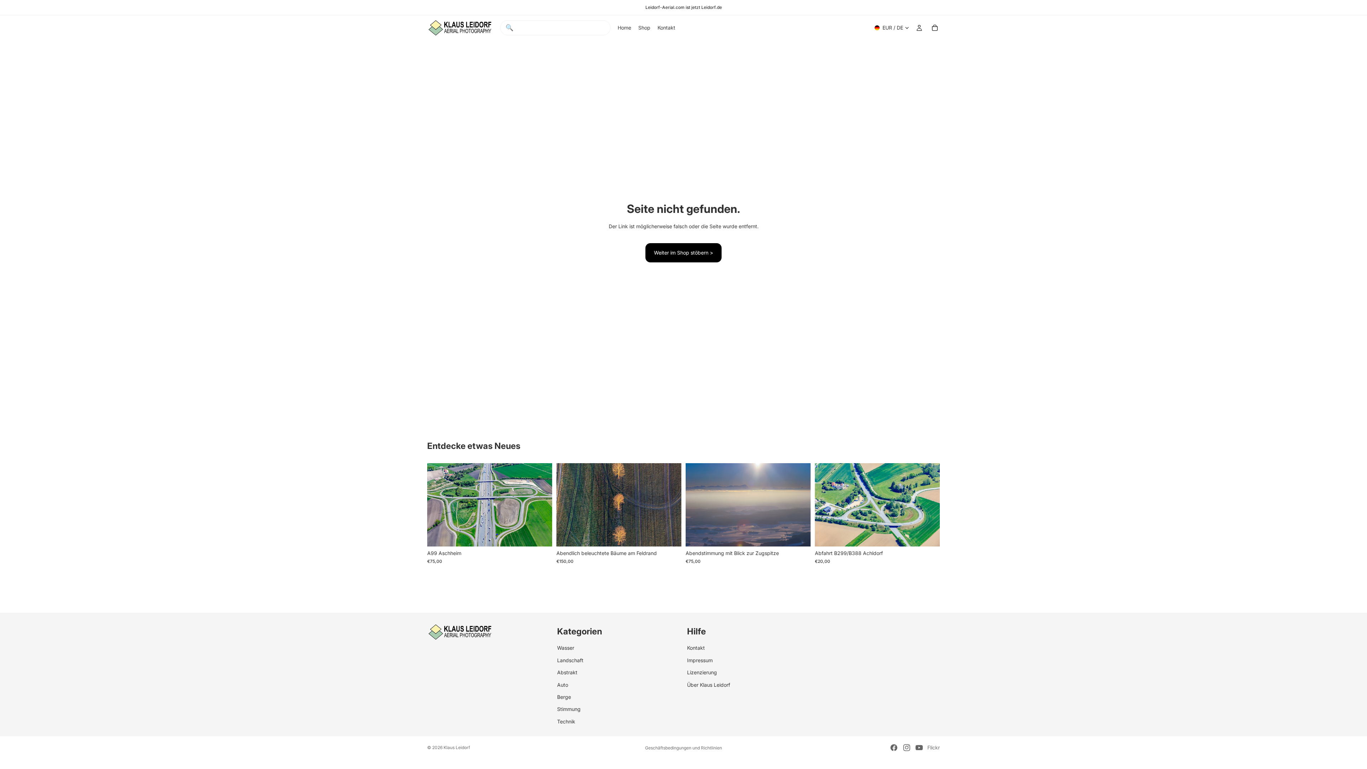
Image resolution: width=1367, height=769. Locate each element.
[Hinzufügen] (541, 535)
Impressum (700, 660)
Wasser (565, 648)
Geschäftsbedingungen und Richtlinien (683, 747)
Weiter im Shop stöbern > (683, 253)
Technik (566, 721)
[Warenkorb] (935, 28)
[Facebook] (894, 747)
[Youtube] (919, 747)
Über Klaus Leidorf (708, 684)
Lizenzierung (702, 672)
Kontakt (696, 648)
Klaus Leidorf (457, 747)
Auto (562, 684)
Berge (564, 697)
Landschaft (570, 660)
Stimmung (569, 709)
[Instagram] (906, 747)
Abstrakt (567, 672)
